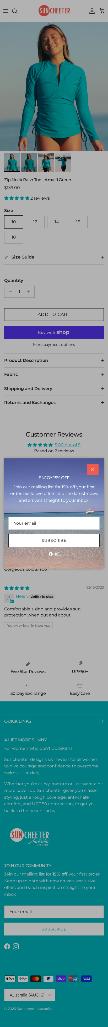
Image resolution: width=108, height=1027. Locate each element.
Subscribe (54, 540)
